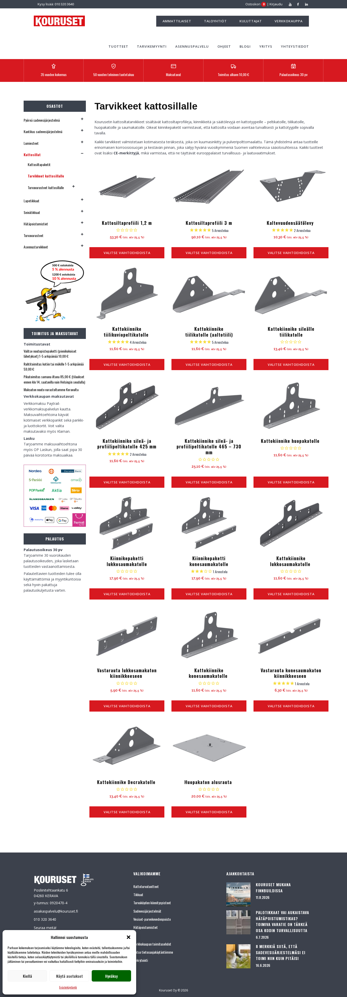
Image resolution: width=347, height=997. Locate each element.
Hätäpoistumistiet (36, 223)
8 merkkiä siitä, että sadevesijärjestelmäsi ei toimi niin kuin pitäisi (280, 952)
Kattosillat (32, 154)
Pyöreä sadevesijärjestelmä (42, 120)
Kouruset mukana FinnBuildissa (273, 887)
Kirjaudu (276, 4)
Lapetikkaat (31, 200)
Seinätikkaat (32, 212)
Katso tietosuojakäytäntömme (153, 952)
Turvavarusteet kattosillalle (46, 187)
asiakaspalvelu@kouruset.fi (56, 911)
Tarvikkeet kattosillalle (46, 175)
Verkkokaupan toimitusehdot (152, 944)
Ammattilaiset (177, 21)
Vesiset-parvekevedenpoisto (152, 919)
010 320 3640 (45, 919)
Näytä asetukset (69, 976)
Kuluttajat (251, 21)
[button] (128, 937)
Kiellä (27, 976)
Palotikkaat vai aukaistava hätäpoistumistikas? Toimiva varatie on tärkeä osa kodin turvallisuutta (282, 921)
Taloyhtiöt (215, 21)
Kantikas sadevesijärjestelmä (43, 131)
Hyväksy (111, 976)
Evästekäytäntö (68, 987)
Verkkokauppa (289, 21)
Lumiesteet (31, 143)
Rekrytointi (140, 960)
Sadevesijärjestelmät (147, 911)
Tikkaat (138, 894)
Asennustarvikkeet (36, 246)
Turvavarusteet (33, 235)
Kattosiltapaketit (39, 164)
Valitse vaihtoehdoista (127, 252)
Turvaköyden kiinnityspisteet (152, 902)
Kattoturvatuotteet (146, 886)
